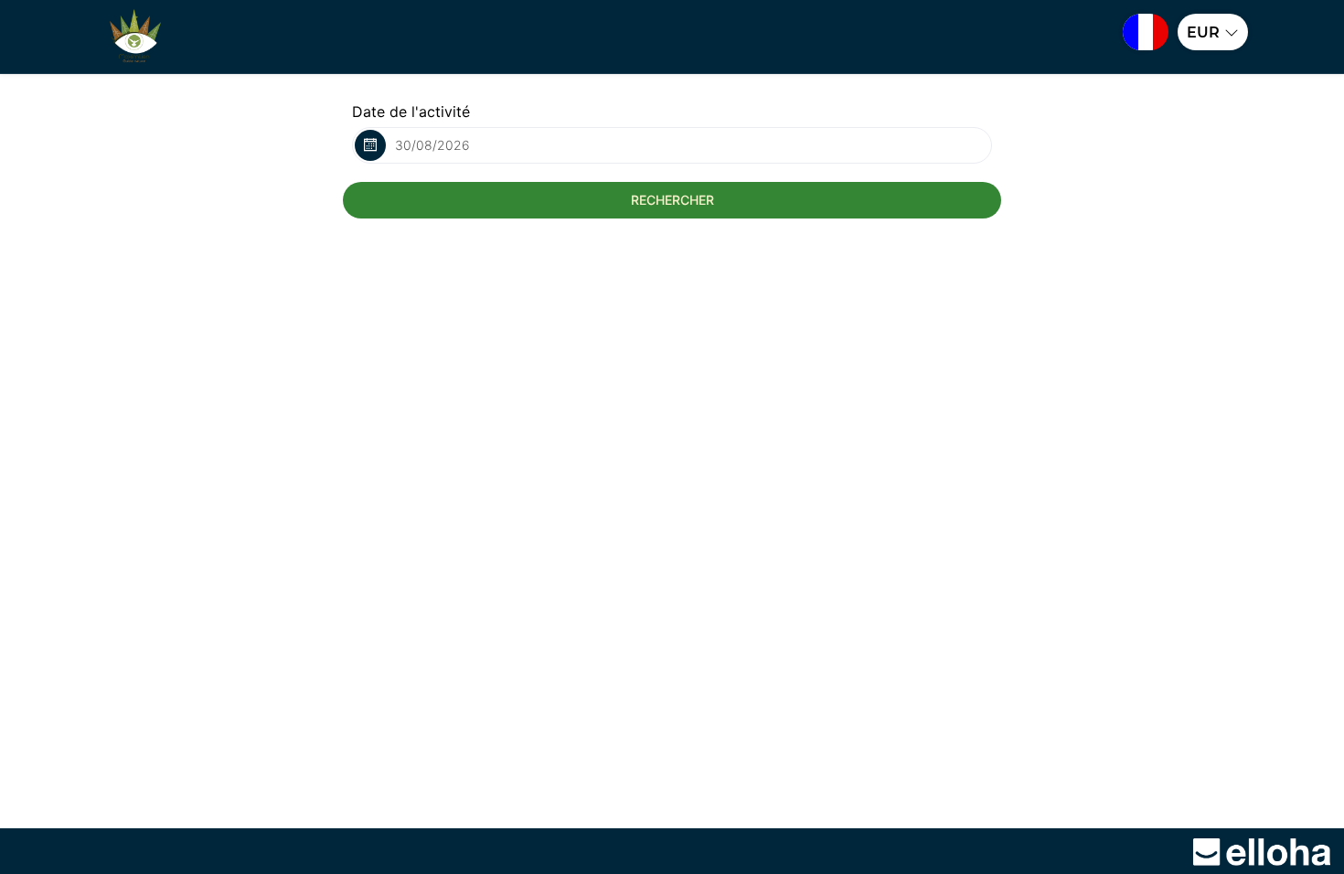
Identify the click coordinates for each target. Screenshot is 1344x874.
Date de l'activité (411, 111)
